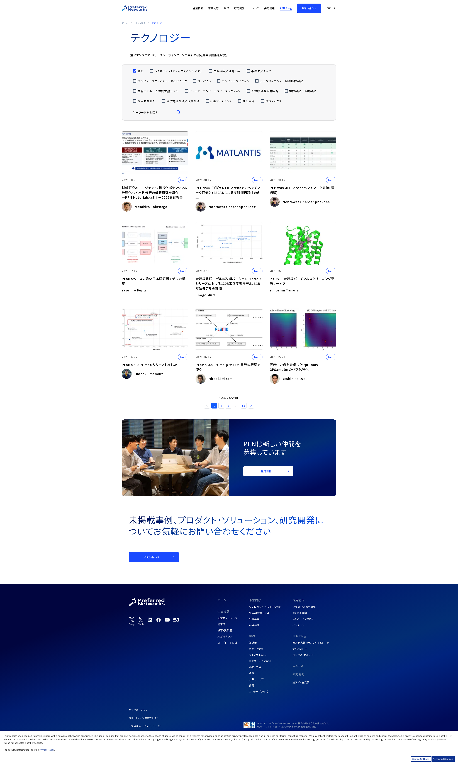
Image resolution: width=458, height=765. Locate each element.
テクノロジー (300, 648)
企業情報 (224, 611)
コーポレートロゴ (227, 642)
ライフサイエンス (258, 654)
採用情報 (298, 600)
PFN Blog (140, 22)
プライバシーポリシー (139, 709)
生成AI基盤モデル (259, 612)
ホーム (125, 22)
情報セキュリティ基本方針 (141, 717)
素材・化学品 (256, 648)
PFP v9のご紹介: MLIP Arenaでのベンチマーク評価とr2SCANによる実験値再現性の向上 (228, 192)
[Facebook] (158, 619)
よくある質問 (300, 612)
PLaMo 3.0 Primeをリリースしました (149, 364)
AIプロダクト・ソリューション (265, 606)
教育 (251, 685)
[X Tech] (141, 621)
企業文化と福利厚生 (304, 606)
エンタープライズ (258, 691)
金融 (251, 673)
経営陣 (221, 624)
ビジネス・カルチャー (304, 654)
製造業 (253, 642)
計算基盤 (254, 618)
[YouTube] (167, 619)
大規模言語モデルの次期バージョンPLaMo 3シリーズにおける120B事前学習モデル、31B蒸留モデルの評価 (228, 283)
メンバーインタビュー (304, 618)
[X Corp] (132, 621)
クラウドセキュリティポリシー (143, 726)
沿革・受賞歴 (225, 630)
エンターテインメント (260, 660)
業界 (252, 636)
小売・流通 (255, 667)
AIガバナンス (225, 636)
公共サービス (256, 679)
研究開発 (298, 674)
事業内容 (255, 600)
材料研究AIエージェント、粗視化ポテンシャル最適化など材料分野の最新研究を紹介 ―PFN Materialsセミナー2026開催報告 (154, 192)
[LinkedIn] (149, 619)
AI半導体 (254, 625)
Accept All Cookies (443, 759)
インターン (298, 625)
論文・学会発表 (301, 682)
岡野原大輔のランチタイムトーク (311, 642)
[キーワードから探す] (179, 112)
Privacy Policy (47, 749)
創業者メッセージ (228, 618)
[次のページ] (251, 406)
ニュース (298, 666)
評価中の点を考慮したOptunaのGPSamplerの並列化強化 (294, 367)
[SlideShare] (176, 619)
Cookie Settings (420, 759)
